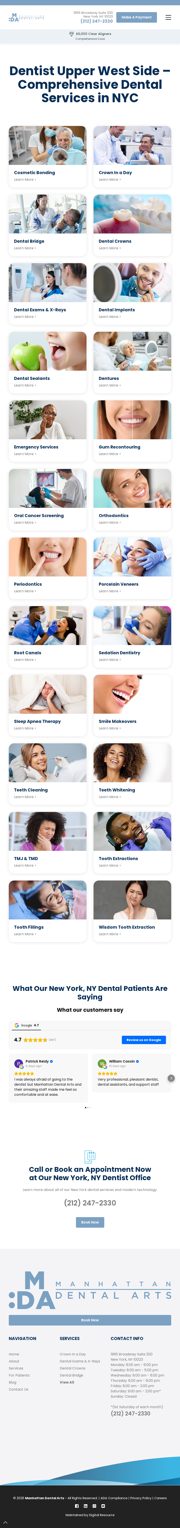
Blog (12, 1382)
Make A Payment (137, 17)
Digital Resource (102, 1515)
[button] (167, 17)
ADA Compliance (114, 1498)
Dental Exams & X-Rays (80, 1361)
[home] (26, 17)
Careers (160, 1498)
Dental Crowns (72, 1368)
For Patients (19, 1375)
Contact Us (18, 1389)
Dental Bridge (71, 1375)
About (14, 1361)
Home (14, 1354)
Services (16, 1368)
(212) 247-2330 (96, 21)
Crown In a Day (73, 1354)
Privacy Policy (140, 1498)
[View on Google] (18, 1063)
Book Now (90, 1222)
